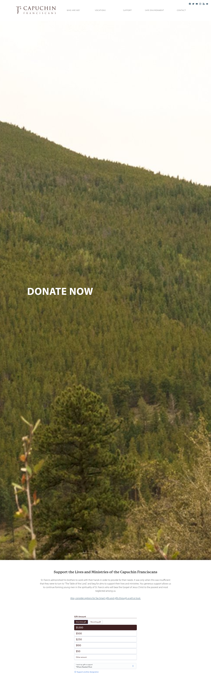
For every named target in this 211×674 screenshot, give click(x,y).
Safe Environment (154, 10)
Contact (181, 10)
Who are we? (73, 10)
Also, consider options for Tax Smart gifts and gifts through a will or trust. (105, 598)
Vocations (100, 10)
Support (127, 10)
